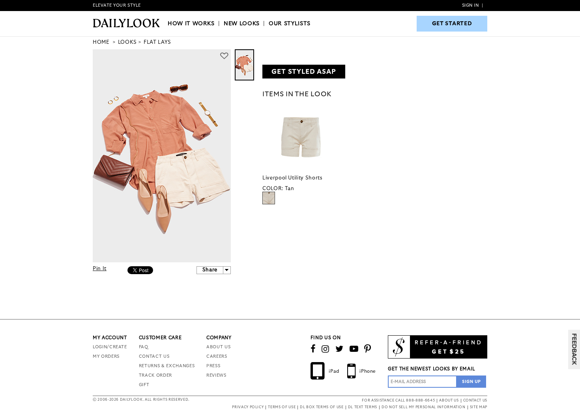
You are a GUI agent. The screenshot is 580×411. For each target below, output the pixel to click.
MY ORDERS (106, 356)
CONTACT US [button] (475, 400)
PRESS (213, 366)
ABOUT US (218, 347)
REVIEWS (216, 375)
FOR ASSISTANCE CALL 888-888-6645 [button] (398, 400)
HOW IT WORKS (191, 23)
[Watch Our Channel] (354, 349)
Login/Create (110, 347)
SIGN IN (470, 5)
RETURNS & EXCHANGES (167, 366)
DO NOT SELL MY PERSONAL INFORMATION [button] (424, 407)
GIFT (144, 385)
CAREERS (216, 356)
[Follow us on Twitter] (339, 349)
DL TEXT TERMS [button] (362, 407)
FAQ (143, 347)
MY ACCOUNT (110, 337)
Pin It (100, 268)
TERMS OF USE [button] (282, 407)
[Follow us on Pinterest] (367, 349)
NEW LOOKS (242, 23)
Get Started (452, 23)
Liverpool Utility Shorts (292, 178)
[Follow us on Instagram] (325, 349)
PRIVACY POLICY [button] (248, 407)
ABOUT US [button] (448, 400)
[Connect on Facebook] (313, 349)
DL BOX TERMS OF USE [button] (321, 407)
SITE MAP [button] (478, 407)
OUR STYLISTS (290, 23)
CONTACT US (154, 356)
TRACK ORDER (155, 375)
